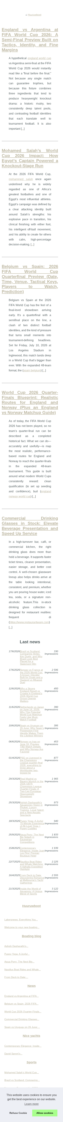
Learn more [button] (31, 1103)
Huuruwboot (34, 14)
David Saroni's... (13, 1053)
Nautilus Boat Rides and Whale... (22, 969)
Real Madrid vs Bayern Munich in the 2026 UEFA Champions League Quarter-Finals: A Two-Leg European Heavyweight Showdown (31, 787)
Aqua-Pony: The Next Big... (19, 961)
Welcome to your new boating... (21, 927)
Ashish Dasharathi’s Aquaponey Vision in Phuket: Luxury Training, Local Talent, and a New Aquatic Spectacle (32, 808)
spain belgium (32, 370)
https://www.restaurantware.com (29, 622)
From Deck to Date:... (16, 977)
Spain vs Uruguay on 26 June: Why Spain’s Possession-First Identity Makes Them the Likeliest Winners (32, 730)
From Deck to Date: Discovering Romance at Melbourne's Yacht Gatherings (32, 879)
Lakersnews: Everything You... (21, 919)
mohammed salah (21, 179)
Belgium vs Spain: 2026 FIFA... (21, 1003)
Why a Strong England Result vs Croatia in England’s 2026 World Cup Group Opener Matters (31, 694)
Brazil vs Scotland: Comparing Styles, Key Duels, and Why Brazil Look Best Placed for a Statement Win (31, 657)
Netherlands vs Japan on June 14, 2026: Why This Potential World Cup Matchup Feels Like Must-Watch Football (32, 713)
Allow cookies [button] (44, 1113)
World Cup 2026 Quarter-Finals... (22, 1011)
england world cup (39, 58)
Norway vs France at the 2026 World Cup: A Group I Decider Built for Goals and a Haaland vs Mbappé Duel (31, 676)
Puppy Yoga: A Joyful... (17, 954)
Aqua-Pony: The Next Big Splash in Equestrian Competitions (32, 838)
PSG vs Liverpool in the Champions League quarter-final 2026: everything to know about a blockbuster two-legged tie (31, 765)
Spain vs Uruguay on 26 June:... (22, 1027)
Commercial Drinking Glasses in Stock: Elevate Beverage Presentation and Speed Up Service (30, 526)
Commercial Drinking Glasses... (21, 1019)
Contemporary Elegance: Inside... (22, 1046)
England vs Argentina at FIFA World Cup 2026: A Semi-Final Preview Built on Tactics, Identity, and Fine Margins (30, 39)
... (23, 128)
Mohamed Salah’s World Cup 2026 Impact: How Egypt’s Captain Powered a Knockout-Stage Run (30, 158)
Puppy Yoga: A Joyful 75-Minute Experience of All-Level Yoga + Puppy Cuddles (32, 825)
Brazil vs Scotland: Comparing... (22, 1080)
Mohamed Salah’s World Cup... (21, 1072)
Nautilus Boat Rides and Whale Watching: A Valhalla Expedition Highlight (31, 865)
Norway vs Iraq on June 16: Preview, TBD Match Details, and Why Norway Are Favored (31, 746)
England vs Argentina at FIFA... (21, 996)
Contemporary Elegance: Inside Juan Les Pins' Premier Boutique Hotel (32, 852)
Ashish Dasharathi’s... (16, 946)
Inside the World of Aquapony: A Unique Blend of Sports (31, 891)
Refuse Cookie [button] (18, 1113)
